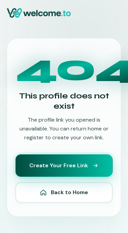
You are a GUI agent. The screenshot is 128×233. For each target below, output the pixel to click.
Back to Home (69, 192)
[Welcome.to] (39, 13)
